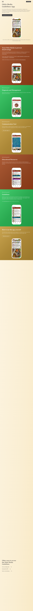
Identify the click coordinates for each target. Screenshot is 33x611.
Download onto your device (7, 15)
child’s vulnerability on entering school (23, 56)
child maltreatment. (22, 59)
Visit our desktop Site (5, 566)
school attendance (5, 57)
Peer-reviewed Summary (6, 201)
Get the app (28, 1)
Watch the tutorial (6, 236)
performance (12, 57)
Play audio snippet (6, 130)
